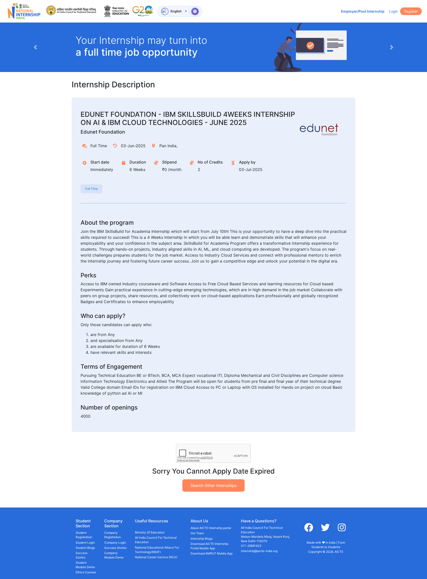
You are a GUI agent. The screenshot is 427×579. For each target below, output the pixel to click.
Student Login (85, 542)
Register (411, 11)
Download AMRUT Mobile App (212, 553)
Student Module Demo (85, 565)
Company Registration (112, 535)
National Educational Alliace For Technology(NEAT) (157, 550)
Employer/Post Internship (362, 11)
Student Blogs (85, 548)
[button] (35, 47)
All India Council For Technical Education (156, 540)
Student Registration (84, 535)
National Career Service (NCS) (156, 557)
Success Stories (81, 555)
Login (393, 11)
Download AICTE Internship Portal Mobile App (209, 546)
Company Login (115, 542)
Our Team (197, 533)
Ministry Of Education (150, 532)
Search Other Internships (213, 485)
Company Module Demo (114, 555)
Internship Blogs (202, 538)
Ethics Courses (86, 572)
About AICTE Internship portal (211, 528)
